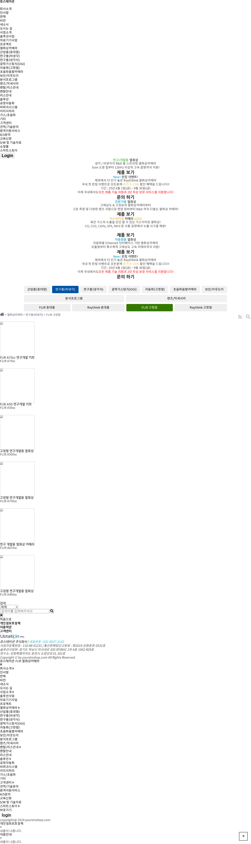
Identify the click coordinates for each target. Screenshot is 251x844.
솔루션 (4, 99)
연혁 (3, 17)
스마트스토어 (8, 150)
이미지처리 (7, 111)
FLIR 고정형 (149, 307)
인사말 (4, 13)
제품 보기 (125, 172)
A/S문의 (5, 135)
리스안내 (6, 95)
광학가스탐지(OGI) (12, 64)
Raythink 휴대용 (98, 307)
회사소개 (6, 9)
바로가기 (6, 810)
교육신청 (6, 139)
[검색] (52, 611)
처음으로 (6, 619)
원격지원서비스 (10, 131)
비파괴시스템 (8, 107)
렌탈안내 (6, 91)
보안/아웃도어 (9, 76)
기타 (3, 119)
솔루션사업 (7, 36)
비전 (3, 21)
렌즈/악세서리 (9, 84)
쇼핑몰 (4, 146)
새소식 (4, 25)
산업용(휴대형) (10, 52)
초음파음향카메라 (11, 72)
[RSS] (240, 317)
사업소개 (6, 32)
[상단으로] (243, 836)
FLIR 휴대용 (47, 307)
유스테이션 (7, 1)
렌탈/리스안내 (9, 87)
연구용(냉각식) (10, 60)
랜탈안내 (6, 751)
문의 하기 (125, 197)
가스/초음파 (8, 115)
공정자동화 (7, 103)
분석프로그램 (8, 80)
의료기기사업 (8, 40)
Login (7, 155)
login (6, 815)
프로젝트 (6, 44)
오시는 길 (6, 28)
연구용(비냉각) (10, 56)
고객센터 (6, 123)
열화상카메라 (8, 48)
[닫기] (1, 615)
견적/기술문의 (9, 127)
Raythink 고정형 (201, 307)
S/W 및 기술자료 (11, 143)
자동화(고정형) (10, 68)
